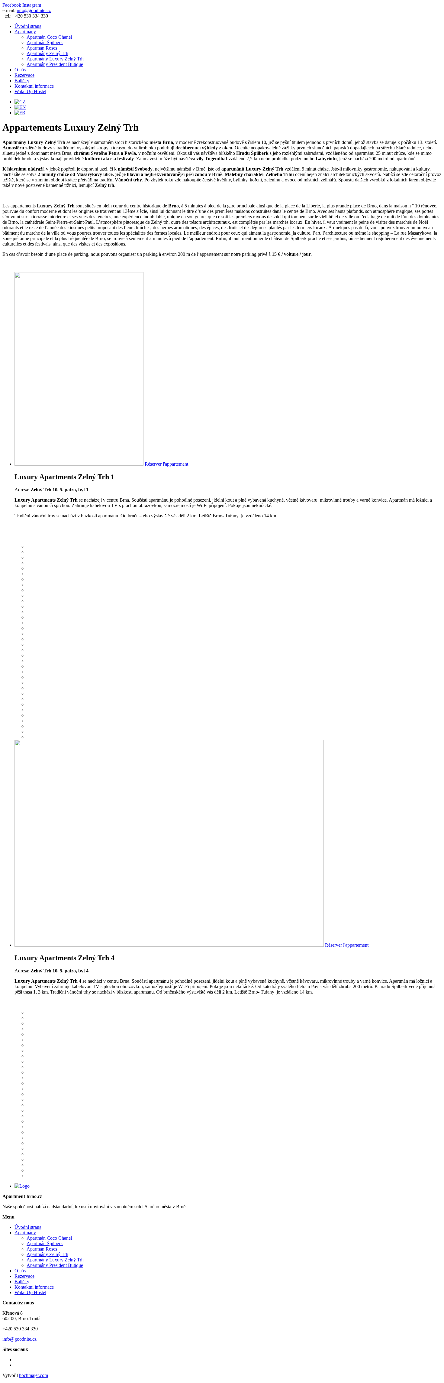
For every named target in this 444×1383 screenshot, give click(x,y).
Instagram (31, 5)
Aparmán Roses (42, 47)
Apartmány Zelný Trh (47, 53)
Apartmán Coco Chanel (49, 37)
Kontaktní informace (34, 86)
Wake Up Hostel (30, 91)
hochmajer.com (33, 1375)
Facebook (11, 5)
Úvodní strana (27, 26)
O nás (20, 69)
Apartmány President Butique (55, 64)
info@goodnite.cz (34, 10)
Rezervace (24, 75)
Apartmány (25, 31)
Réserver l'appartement (166, 464)
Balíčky (21, 80)
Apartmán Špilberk (45, 42)
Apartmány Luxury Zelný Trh (55, 58)
